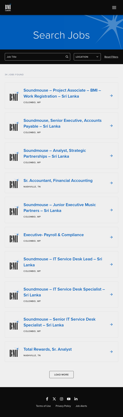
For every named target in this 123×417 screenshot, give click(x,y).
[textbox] (85, 56)
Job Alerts (81, 406)
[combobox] (87, 56)
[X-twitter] (54, 399)
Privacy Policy (63, 406)
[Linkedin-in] (76, 399)
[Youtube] (68, 399)
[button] (114, 7)
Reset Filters (111, 57)
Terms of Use (43, 406)
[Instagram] (61, 399)
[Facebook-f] (47, 399)
